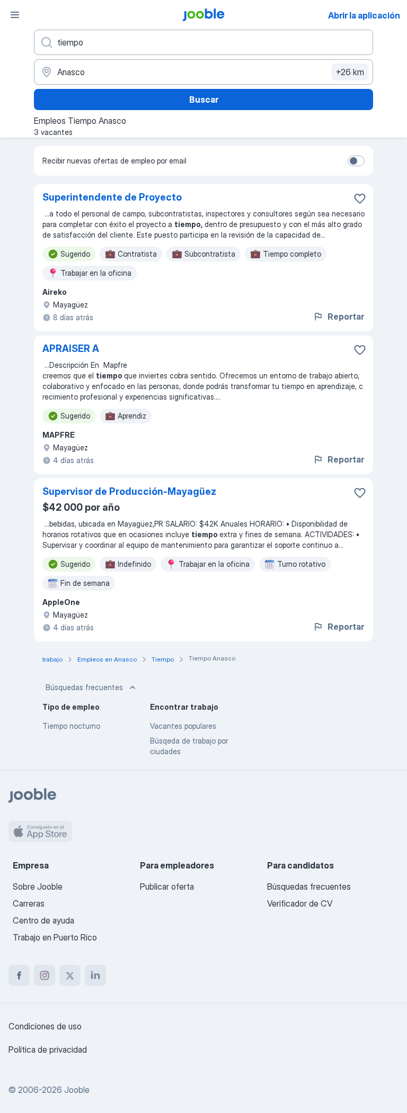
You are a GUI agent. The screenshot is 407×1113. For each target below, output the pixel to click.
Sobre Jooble (38, 886)
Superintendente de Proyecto (112, 197)
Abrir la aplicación (364, 15)
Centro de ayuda (43, 920)
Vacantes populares (183, 725)
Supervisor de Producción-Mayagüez (129, 491)
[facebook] (19, 975)
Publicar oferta (167, 886)
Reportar (346, 316)
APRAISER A (70, 348)
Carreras (29, 903)
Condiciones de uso (45, 1026)
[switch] (356, 161)
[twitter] (70, 975)
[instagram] (44, 975)
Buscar (203, 99)
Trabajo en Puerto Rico (55, 937)
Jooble (77, 1089)
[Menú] (14, 14)
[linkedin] (95, 975)
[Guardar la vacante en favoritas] (360, 198)
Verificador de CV (299, 903)
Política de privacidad (47, 1049)
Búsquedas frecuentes (84, 687)
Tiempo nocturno (71, 725)
